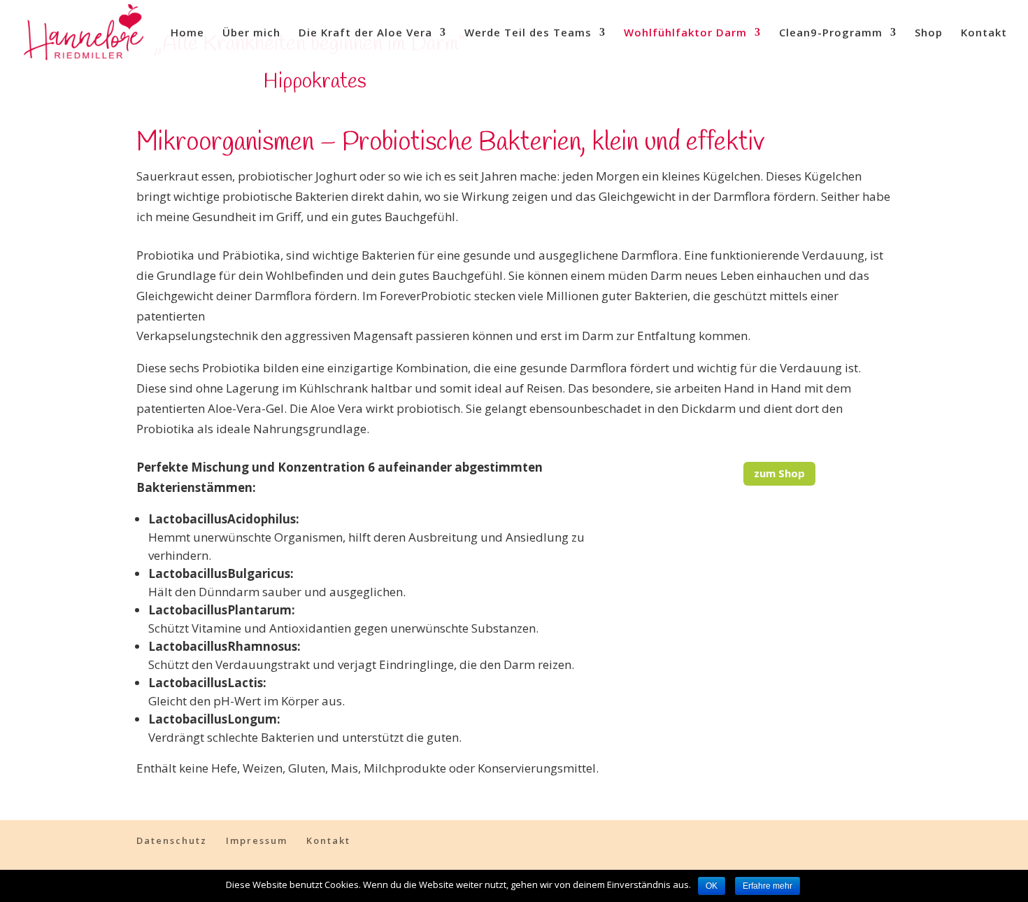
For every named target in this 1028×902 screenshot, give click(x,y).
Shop (929, 33)
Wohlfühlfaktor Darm (685, 33)
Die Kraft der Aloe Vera (365, 33)
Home (187, 33)
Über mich (251, 33)
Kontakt (984, 33)
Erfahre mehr (767, 886)
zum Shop (779, 473)
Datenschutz (171, 840)
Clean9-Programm (831, 33)
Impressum (256, 840)
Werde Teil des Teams (528, 33)
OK (712, 886)
